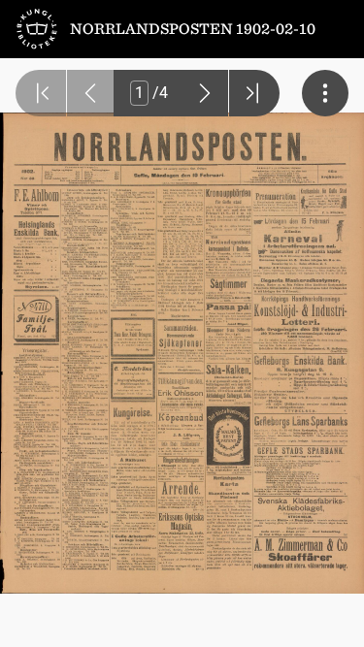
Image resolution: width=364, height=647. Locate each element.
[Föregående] (90, 93)
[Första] (41, 93)
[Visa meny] (325, 93)
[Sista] (254, 93)
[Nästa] (205, 93)
